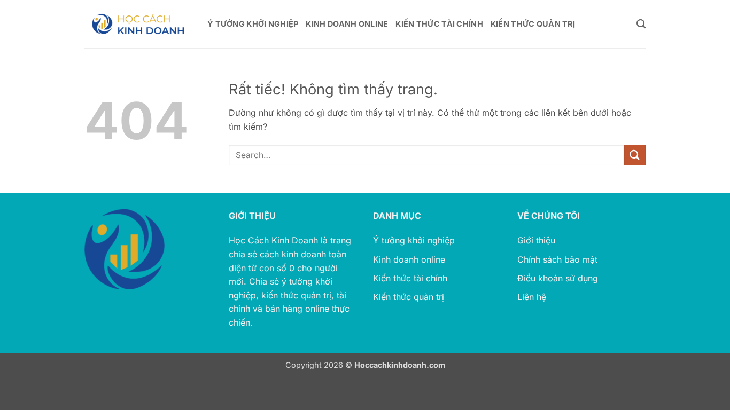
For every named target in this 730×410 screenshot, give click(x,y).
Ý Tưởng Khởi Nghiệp (252, 23)
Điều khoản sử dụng (557, 278)
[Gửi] (635, 155)
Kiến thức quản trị (408, 296)
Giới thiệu (536, 240)
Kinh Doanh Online (347, 23)
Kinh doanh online (409, 259)
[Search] (641, 24)
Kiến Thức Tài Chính (439, 23)
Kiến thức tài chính (410, 278)
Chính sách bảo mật (557, 259)
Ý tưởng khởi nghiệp (414, 240)
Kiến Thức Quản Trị (533, 23)
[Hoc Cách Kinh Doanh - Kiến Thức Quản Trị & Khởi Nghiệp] (137, 24)
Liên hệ (531, 296)
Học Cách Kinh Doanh (273, 240)
